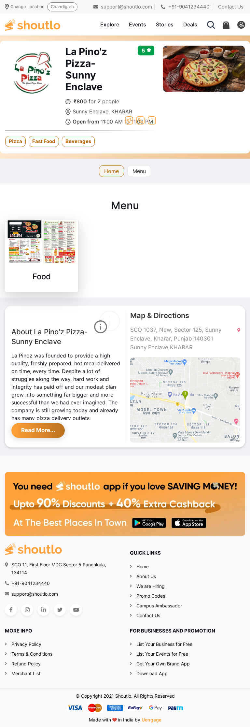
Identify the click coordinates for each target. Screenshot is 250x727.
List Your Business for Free (164, 644)
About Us (146, 576)
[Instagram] (27, 610)
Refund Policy (26, 663)
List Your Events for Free (162, 654)
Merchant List (25, 673)
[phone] (140, 119)
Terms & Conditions (31, 654)
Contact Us (230, 7)
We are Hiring (150, 586)
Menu (139, 171)
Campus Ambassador (159, 605)
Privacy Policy (26, 644)
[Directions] (129, 119)
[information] (152, 119)
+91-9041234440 (188, 7)
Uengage (151, 719)
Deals (190, 24)
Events (137, 24)
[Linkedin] (43, 610)
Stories (165, 24)
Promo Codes (150, 596)
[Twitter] (60, 610)
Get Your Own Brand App (163, 663)
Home (111, 171)
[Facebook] (11, 610)
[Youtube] (76, 610)
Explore (109, 24)
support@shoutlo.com (126, 7)
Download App (152, 673)
